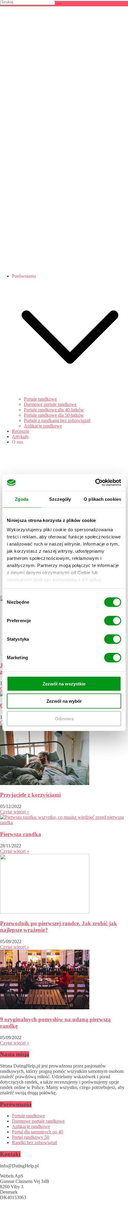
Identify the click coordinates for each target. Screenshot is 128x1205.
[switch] (112, 620)
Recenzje (20, 431)
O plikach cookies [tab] (102, 498)
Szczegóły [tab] (60, 498)
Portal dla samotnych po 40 (37, 1131)
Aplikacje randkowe (43, 425)
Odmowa (64, 718)
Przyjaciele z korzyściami (30, 795)
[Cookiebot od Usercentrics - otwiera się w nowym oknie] (95, 482)
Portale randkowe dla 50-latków (54, 415)
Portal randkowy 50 (30, 1137)
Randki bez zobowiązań (34, 1142)
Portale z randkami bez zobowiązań (57, 420)
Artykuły (20, 436)
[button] (70, 393)
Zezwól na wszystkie (64, 683)
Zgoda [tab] (21, 498)
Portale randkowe (40, 398)
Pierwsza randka (20, 834)
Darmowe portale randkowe (50, 404)
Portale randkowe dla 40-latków (54, 409)
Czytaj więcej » (14, 811)
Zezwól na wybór (64, 701)
